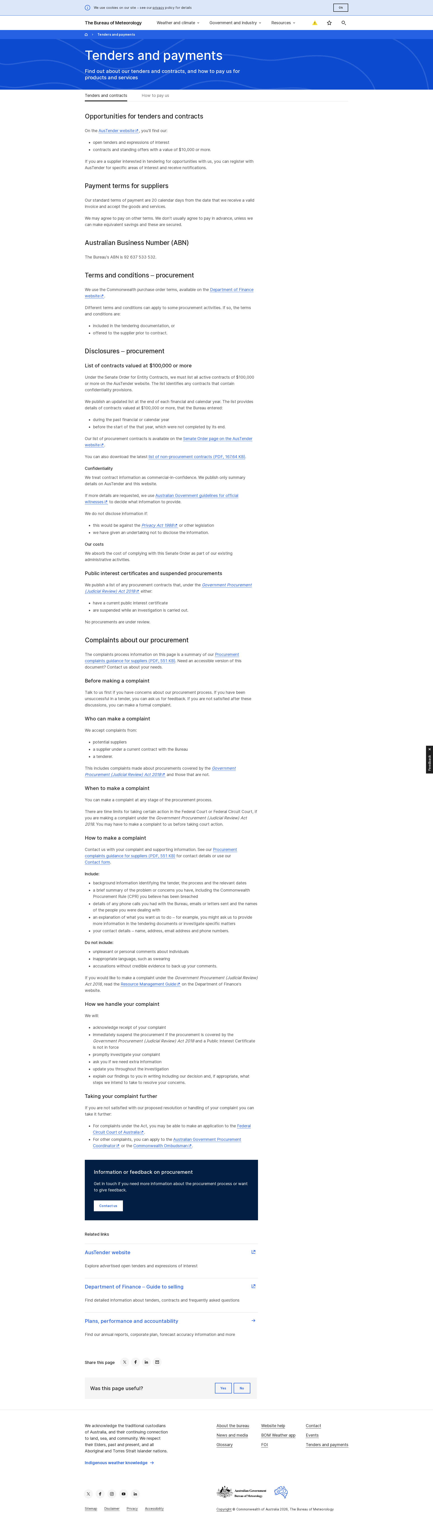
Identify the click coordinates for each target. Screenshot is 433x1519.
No (242, 1388)
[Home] (86, 34)
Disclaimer (112, 1508)
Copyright (224, 1509)
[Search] (343, 22)
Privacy (132, 1508)
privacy (158, 7)
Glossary (224, 1444)
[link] (119, 1463)
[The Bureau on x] (88, 1493)
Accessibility (154, 1508)
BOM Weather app (278, 1435)
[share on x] (124, 1362)
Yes (223, 1388)
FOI (264, 1444)
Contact (313, 1425)
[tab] (109, 95)
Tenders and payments (327, 1444)
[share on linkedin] (146, 1362)
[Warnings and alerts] (314, 22)
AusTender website (116, 130)
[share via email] (157, 1362)
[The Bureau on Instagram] (111, 1493)
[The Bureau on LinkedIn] (135, 1493)
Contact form (97, 862)
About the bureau (232, 1425)
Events (312, 1435)
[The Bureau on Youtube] (123, 1493)
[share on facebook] (135, 1362)
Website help (273, 1425)
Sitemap (91, 1508)
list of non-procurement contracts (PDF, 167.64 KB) (197, 456)
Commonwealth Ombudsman (160, 1145)
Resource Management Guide (148, 984)
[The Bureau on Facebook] (100, 1493)
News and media (232, 1435)
